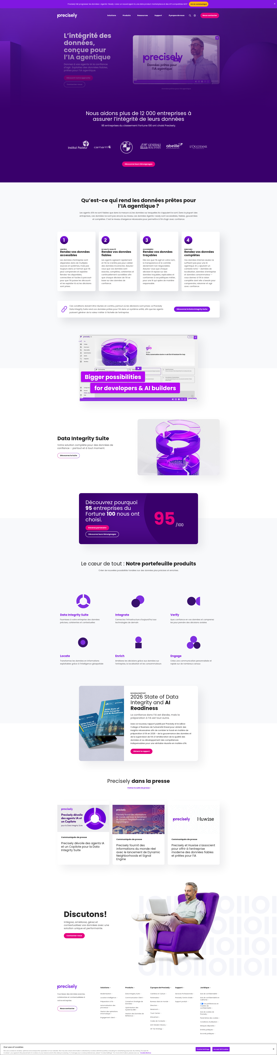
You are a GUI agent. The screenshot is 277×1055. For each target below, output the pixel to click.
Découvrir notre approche (78, 78)
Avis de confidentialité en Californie (209, 999)
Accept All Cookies (221, 1049)
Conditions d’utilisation (208, 1022)
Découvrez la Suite (68, 455)
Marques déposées (207, 1026)
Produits (127, 15)
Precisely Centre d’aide (183, 998)
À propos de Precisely (160, 987)
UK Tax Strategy (156, 1029)
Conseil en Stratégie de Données (134, 1002)
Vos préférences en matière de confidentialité (209, 1006)
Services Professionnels (184, 994)
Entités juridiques (206, 1030)
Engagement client (107, 1017)
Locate (65, 656)
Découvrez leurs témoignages (138, 164)
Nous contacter (210, 15)
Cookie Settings (203, 1049)
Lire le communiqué (199, 4)
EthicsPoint (154, 1017)
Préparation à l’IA (106, 1001)
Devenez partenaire (97, 527)
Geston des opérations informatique (109, 1012)
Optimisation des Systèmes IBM (131, 1008)
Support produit (181, 1001)
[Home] (67, 15)
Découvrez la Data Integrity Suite (192, 309)
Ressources (142, 15)
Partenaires (154, 998)
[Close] (273, 1049)
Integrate (122, 615)
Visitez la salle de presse (138, 788)
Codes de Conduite (157, 1021)
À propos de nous (176, 15)
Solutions (111, 15)
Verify (174, 615)
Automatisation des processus (107, 1006)
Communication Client (134, 998)
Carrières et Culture (157, 994)
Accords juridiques (207, 1033)
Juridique (204, 987)
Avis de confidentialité (208, 994)
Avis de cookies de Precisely (207, 1013)
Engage (175, 656)
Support (158, 15)
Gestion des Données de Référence (134, 1015)
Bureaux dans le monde (159, 1001)
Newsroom (154, 1009)
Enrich (119, 656)
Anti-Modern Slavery (158, 1025)
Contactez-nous (74, 84)
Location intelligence (108, 998)
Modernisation (105, 994)
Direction (153, 1005)
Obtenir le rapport (141, 751)
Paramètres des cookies (209, 1018)
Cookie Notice (145, 1053)
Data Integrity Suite (74, 615)
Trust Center (155, 1013)
